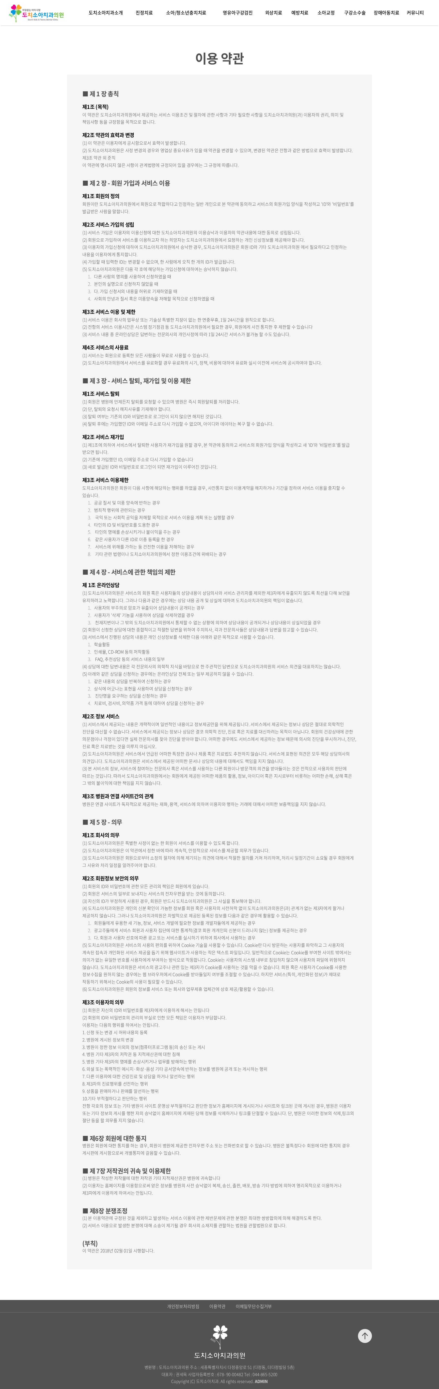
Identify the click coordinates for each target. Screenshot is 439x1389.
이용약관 (217, 1306)
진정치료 (144, 12)
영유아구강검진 (238, 12)
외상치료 (273, 12)
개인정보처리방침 (183, 1306)
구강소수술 (355, 12)
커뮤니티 (415, 12)
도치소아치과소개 (106, 12)
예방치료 (299, 12)
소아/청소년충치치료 (186, 12)
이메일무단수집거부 (254, 1306)
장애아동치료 (386, 12)
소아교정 (326, 12)
